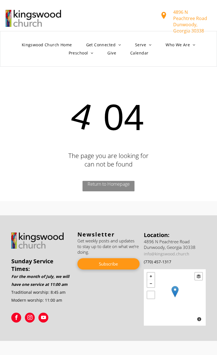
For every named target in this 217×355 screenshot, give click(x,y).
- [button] (151, 283)
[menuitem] (47, 45)
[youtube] (43, 318)
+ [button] (151, 276)
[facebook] (16, 318)
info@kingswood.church (166, 254)
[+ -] (175, 297)
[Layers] (198, 276)
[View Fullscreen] (151, 295)
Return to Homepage (109, 184)
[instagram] (30, 318)
